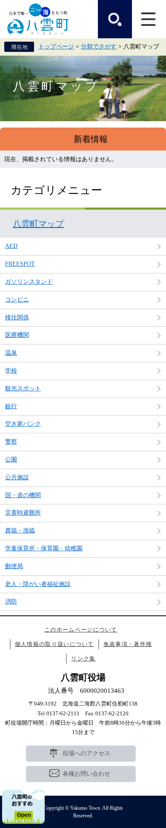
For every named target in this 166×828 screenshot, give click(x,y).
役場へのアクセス (86, 753)
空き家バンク (23, 424)
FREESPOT (20, 264)
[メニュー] (149, 19)
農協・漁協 (20, 530)
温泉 (11, 353)
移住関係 (17, 317)
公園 (11, 459)
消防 (11, 601)
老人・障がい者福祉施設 (38, 584)
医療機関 (17, 335)
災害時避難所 (23, 512)
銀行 (11, 406)
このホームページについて (80, 629)
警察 (11, 441)
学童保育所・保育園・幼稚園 (44, 548)
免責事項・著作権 (127, 644)
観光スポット (23, 388)
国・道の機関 (23, 495)
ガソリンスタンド (29, 282)
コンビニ (17, 299)
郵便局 (14, 566)
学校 (11, 370)
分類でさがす (99, 46)
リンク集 (83, 658)
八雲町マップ (38, 223)
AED (11, 246)
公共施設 (17, 477)
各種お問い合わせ (86, 774)
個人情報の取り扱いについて (54, 644)
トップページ (56, 46)
